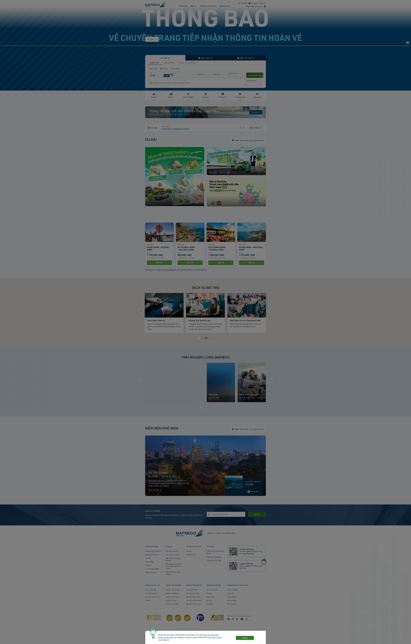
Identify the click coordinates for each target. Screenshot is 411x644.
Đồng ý (245, 638)
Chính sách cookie (214, 637)
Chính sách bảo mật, (206, 635)
